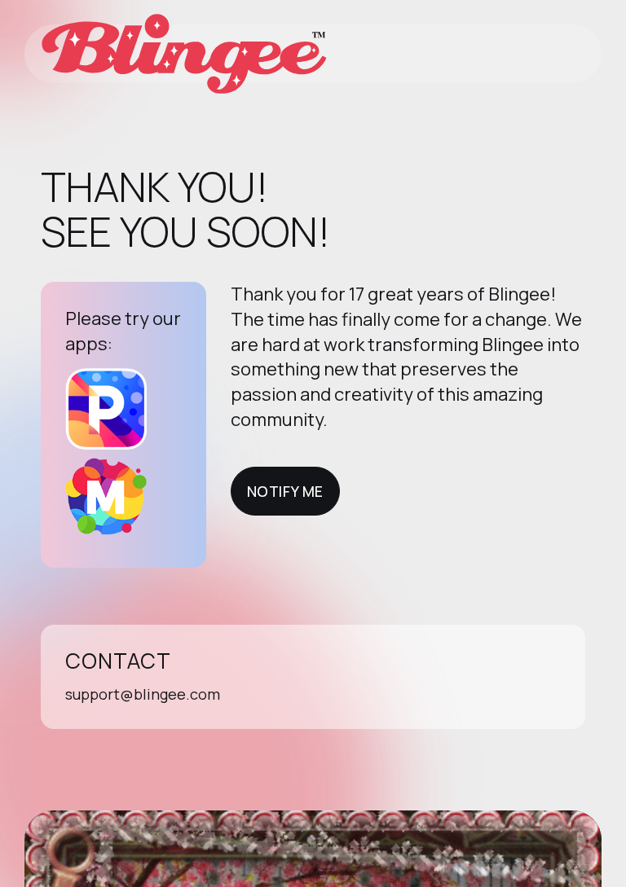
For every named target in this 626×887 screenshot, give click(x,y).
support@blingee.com (142, 694)
